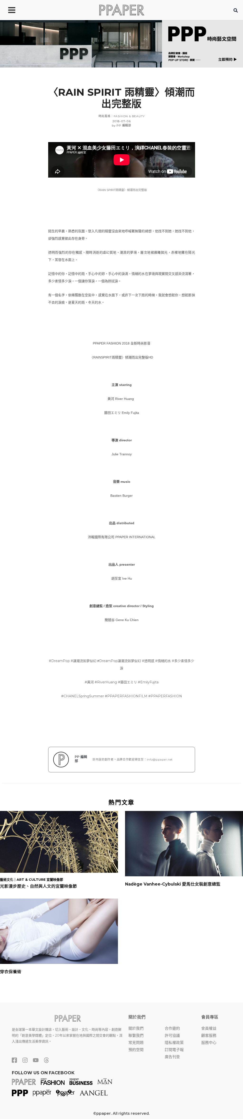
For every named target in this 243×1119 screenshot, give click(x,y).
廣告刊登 (172, 1057)
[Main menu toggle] (12, 10)
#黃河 (89, 682)
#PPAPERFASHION (165, 696)
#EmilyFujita (148, 682)
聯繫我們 (136, 1035)
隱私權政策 (174, 1042)
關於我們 (136, 1028)
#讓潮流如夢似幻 (83, 661)
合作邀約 (172, 1028)
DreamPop (108, 661)
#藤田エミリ (127, 682)
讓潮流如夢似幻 (129, 661)
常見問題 (136, 1042)
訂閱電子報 (174, 1049)
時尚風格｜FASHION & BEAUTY (121, 116)
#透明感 (148, 661)
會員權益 (208, 1028)
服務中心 (208, 1042)
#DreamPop (59, 661)
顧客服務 (208, 1035)
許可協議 (172, 1035)
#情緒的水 (163, 661)
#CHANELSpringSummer (82, 696)
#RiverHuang (106, 682)
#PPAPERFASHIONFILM (126, 696)
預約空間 (136, 1049)
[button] (236, 11)
